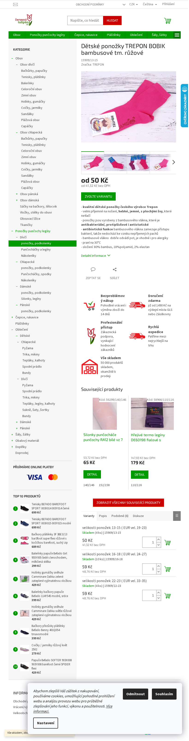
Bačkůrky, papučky (34, 71)
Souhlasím (164, 694)
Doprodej (21, 453)
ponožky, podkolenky (36, 243)
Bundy (26, 373)
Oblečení (21, 329)
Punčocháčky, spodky (36, 274)
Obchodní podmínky (90, 5)
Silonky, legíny (31, 299)
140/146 (88, 485)
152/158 (104, 485)
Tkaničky (26, 225)
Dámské (25, 286)
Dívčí (23, 237)
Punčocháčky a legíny (36, 249)
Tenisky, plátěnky (33, 77)
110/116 (136, 485)
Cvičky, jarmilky (31, 108)
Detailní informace (93, 256)
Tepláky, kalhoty (33, 360)
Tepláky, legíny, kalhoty (38, 403)
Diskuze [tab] (138, 516)
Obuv (19, 58)
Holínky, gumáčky (33, 101)
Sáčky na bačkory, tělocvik (38, 206)
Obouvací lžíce (30, 218)
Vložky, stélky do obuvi (36, 212)
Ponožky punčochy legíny (32, 231)
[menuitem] (17, 35)
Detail (92, 474)
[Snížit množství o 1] (158, 545)
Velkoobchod (22, 713)
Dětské (25, 336)
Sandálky (27, 114)
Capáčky (27, 126)
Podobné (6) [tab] (120, 516)
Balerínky (27, 83)
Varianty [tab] (88, 516)
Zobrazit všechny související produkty (128, 503)
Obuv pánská (29, 194)
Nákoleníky (28, 256)
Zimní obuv (28, 95)
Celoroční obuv (31, 89)
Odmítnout (135, 694)
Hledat (112, 20)
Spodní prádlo (32, 366)
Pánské (25, 305)
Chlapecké (27, 262)
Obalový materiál (27, 440)
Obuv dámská (29, 200)
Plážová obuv (30, 120)
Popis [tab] (103, 516)
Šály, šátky (22, 434)
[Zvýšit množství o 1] (158, 539)
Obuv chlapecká (31, 132)
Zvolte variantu (98, 196)
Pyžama (27, 348)
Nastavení (45, 723)
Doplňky (21, 447)
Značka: (92, 64)
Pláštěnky (22, 323)
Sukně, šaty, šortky (35, 410)
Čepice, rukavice (26, 317)
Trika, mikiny (31, 354)
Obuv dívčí (27, 64)
